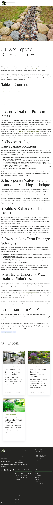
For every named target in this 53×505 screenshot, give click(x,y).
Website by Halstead (5, 502)
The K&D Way (38, 475)
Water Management (19, 462)
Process (37, 477)
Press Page (18, 495)
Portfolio (37, 479)
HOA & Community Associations (22, 458)
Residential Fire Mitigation (21, 477)
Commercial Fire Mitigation (21, 464)
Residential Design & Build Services (23, 473)
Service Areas (38, 481)
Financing (17, 479)
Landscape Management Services (23, 454)
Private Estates (18, 460)
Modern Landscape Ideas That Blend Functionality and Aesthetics (38, 373)
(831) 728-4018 (4, 458)
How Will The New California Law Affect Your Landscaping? (13, 419)
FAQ (16, 497)
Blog (15, 332)
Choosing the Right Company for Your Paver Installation (13, 371)
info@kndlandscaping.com (7, 461)
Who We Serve (38, 460)
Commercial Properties (20, 456)
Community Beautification (40, 483)
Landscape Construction (7, 332)
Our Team (37, 473)
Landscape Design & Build (41, 458)
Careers (17, 499)
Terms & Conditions (16, 502)
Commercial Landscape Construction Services (40, 456)
